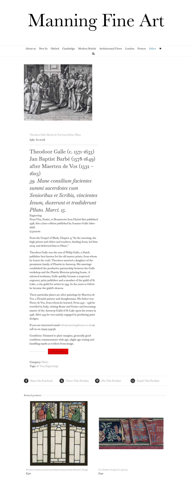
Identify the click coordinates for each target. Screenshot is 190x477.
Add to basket (58, 351)
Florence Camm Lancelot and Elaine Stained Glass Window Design (57, 469)
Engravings (51, 366)
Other (44, 362)
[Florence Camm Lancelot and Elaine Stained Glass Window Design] (59, 433)
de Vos (40, 366)
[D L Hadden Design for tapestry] (131, 433)
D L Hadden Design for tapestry (113, 469)
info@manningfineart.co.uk (76, 325)
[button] (93, 53)
